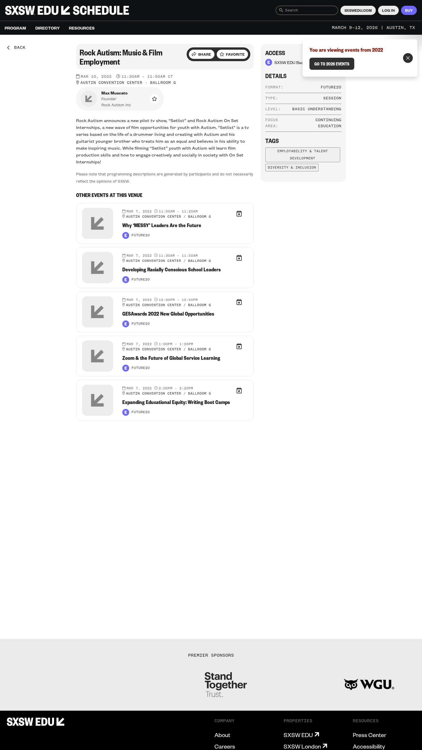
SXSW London (302, 746)
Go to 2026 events (331, 64)
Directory (47, 27)
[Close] (408, 58)
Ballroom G (163, 83)
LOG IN (388, 10)
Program (15, 27)
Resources (82, 27)
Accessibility (369, 746)
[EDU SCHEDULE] (67, 10)
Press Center (369, 734)
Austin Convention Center (111, 83)
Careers (224, 746)
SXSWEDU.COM (358, 10)
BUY (409, 10)
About (222, 734)
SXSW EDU (298, 734)
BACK (18, 47)
